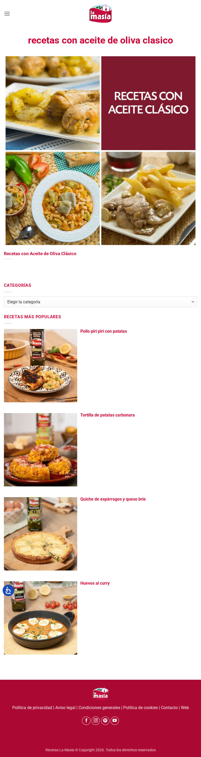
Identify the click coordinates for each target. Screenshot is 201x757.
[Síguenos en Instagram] (95, 720)
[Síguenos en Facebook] (86, 720)
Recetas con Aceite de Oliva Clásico (40, 253)
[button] (7, 13)
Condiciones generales (99, 707)
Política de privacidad (32, 707)
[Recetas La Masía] (100, 13)
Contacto (169, 707)
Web (185, 707)
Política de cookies (140, 707)
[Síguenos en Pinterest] (105, 720)
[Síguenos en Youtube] (114, 720)
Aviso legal (65, 707)
